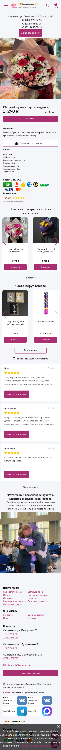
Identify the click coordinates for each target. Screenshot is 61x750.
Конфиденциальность (14, 601)
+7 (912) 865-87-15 (32, 24)
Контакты (8, 615)
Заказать (30, 118)
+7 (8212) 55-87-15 (32, 27)
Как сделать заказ (12, 592)
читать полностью (16, 394)
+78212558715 (10, 658)
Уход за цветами (36, 615)
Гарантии (32, 598)
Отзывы (32, 618)
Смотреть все (30, 487)
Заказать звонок (30, 33)
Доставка (8, 598)
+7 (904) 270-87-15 (32, 20)
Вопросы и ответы (37, 601)
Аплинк (6, 692)
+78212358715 (10, 648)
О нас (6, 618)
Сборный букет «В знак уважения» (28, 250)
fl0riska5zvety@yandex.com (17, 665)
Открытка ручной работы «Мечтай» (15, 323)
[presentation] (4, 241)
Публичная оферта (12, 604)
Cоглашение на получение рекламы (38, 593)
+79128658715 (10, 637)
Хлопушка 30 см (45, 321)
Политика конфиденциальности (39, 746)
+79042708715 (10, 634)
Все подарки (30, 350)
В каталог (30, 277)
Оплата (6, 595)
